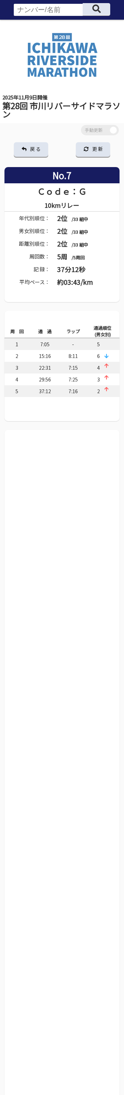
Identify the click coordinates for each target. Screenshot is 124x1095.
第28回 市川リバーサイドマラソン (61, 107)
